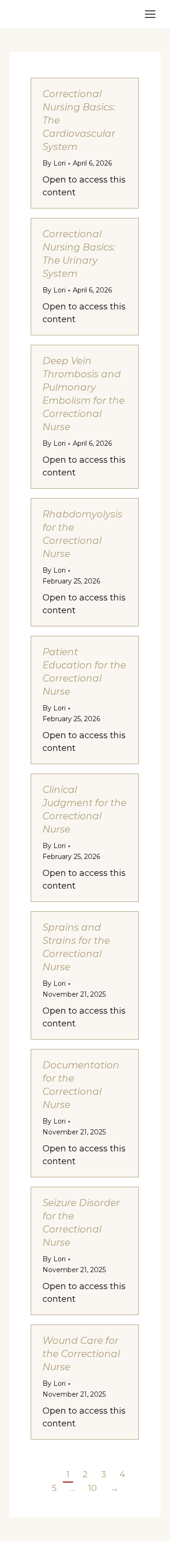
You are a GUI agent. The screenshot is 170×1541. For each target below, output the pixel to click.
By (54, 163)
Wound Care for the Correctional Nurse (81, 1354)
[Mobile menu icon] (150, 14)
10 (92, 1488)
